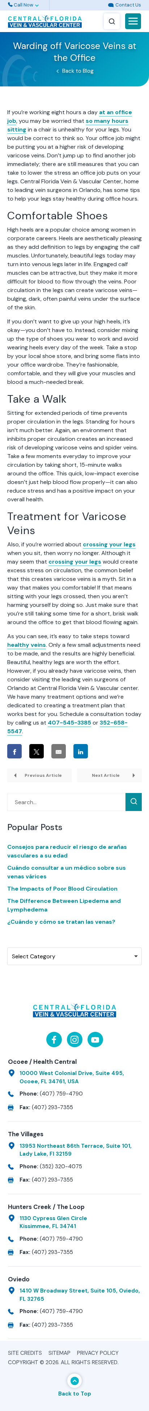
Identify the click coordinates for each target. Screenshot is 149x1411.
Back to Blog (78, 71)
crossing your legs (109, 544)
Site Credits (25, 1353)
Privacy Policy (98, 1353)
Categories (23, 941)
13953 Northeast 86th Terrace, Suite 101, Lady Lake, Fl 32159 (76, 1150)
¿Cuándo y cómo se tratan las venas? (61, 922)
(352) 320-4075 (61, 1166)
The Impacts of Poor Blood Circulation (62, 888)
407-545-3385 (69, 722)
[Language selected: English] (74, 5)
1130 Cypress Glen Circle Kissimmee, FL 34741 (53, 1222)
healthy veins (26, 645)
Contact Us (127, 5)
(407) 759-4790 (61, 1093)
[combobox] (74, 956)
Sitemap (59, 1353)
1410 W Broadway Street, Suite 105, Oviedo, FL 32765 (80, 1295)
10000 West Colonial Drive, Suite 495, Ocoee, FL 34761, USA (72, 1077)
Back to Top (74, 1393)
